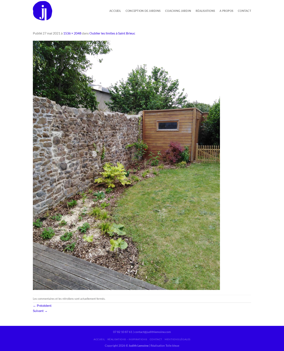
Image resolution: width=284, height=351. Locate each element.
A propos (226, 10)
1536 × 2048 (72, 33)
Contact (244, 10)
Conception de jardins (143, 10)
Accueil (115, 10)
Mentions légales (177, 339)
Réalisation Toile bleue (165, 345)
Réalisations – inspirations (127, 339)
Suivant (40, 311)
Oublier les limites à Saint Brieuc (112, 33)
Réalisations (205, 10)
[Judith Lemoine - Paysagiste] (61, 10)
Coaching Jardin (178, 10)
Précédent (42, 305)
